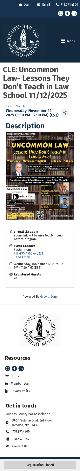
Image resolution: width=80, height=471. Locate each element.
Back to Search (15, 106)
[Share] (65, 113)
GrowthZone (49, 296)
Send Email (22, 257)
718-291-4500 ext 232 (28, 253)
